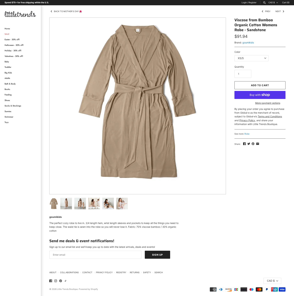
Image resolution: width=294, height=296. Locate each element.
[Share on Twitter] (248, 143)
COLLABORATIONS (69, 272)
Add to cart (260, 85)
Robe (246, 134)
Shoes (7, 100)
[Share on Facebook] (244, 143)
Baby (7, 61)
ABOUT (52, 272)
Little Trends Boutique (67, 289)
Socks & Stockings (13, 105)
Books (7, 89)
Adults (7, 78)
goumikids (248, 42)
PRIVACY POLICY (104, 272)
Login (244, 2)
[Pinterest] (60, 281)
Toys (7, 122)
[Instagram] (55, 281)
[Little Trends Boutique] (20, 14)
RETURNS (135, 272)
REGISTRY (121, 272)
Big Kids (8, 72)
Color (237, 51)
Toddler (8, 67)
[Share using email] (257, 143)
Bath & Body (10, 83)
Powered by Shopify (88, 289)
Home (7, 28)
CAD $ (271, 2)
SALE (7, 34)
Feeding (8, 94)
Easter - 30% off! (12, 39)
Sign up (157, 254)
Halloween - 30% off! (14, 45)
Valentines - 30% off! (14, 56)
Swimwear (9, 116)
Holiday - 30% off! (13, 50)
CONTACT (87, 272)
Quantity (239, 66)
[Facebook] (50, 281)
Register (252, 2)
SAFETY (147, 272)
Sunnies (8, 111)
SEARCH (158, 272)
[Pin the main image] (253, 143)
